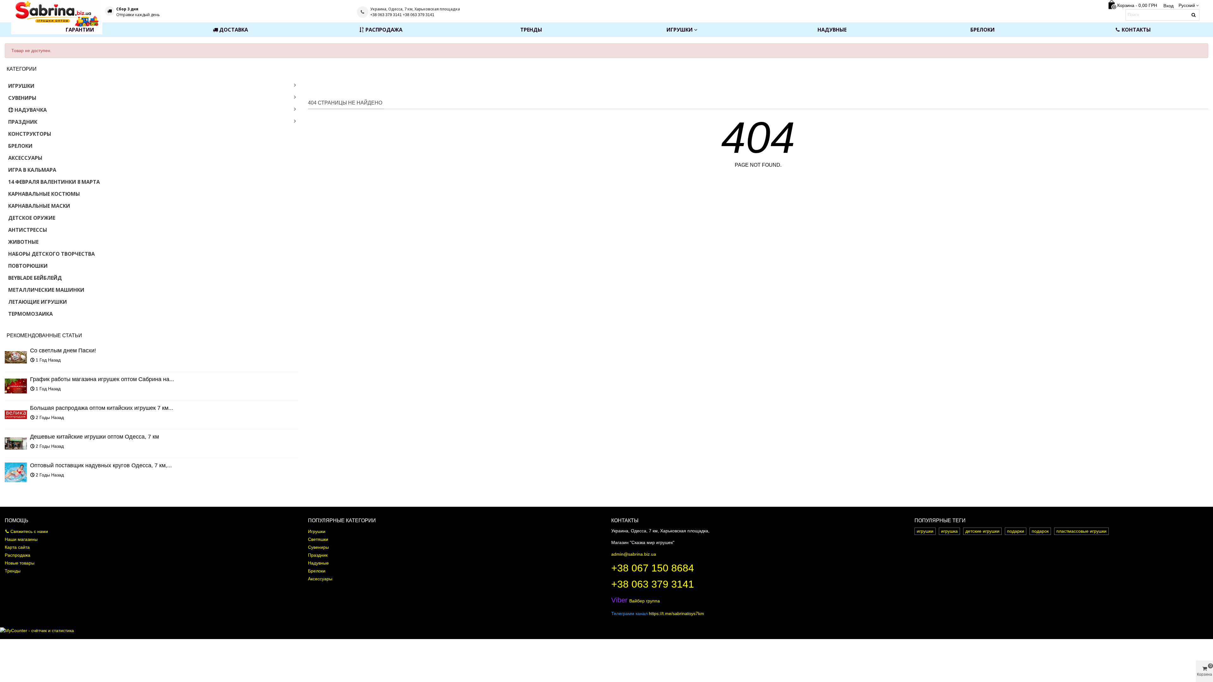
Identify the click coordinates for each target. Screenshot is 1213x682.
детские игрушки (982, 531)
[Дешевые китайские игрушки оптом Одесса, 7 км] (16, 444)
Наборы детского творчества (51, 253)
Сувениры (22, 97)
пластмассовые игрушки (1081, 531)
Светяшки (318, 539)
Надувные (832, 29)
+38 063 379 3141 (652, 584)
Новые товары (19, 562)
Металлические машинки (46, 289)
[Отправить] (1193, 14)
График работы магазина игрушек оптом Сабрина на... (102, 379)
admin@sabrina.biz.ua (633, 554)
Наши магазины (21, 539)
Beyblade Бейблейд (35, 277)
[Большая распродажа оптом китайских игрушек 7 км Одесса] (16, 415)
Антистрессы (27, 229)
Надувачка (31, 109)
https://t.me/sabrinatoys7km (676, 613)
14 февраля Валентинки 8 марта (54, 181)
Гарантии (80, 29)
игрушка (949, 531)
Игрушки (680, 29)
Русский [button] (1187, 5)
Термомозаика (30, 313)
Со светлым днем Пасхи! (63, 350)
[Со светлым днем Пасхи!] (16, 357)
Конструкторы (29, 133)
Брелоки (982, 29)
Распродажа (383, 29)
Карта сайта (17, 547)
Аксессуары (25, 157)
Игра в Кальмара (32, 169)
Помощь (16, 520)
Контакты (1136, 29)
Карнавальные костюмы (44, 193)
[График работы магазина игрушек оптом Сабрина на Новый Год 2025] (16, 386)
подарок (1040, 531)
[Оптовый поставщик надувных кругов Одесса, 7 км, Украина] (16, 472)
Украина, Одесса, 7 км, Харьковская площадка (415, 9)
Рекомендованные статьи (44, 335)
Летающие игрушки (37, 301)
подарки (1015, 531)
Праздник (22, 121)
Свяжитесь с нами (29, 531)
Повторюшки (28, 265)
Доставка (233, 29)
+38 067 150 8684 (652, 568)
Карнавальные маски (39, 205)
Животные (23, 241)
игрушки (925, 531)
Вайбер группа (635, 600)
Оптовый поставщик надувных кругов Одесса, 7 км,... (101, 465)
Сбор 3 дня (127, 9)
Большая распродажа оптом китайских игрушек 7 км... (101, 408)
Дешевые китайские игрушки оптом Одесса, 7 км (94, 437)
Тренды (531, 29)
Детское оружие (31, 217)
